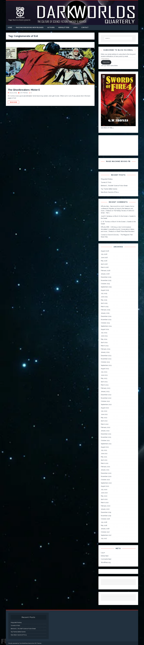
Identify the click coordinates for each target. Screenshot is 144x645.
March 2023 (104, 385)
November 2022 (106, 398)
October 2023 (105, 362)
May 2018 (104, 525)
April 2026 (104, 264)
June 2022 (104, 414)
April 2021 (104, 460)
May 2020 (104, 496)
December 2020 (106, 473)
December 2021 (106, 434)
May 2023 (104, 378)
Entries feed (104, 556)
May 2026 (104, 261)
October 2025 (105, 283)
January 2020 (105, 509)
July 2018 (104, 522)
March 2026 (105, 267)
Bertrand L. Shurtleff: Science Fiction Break (114, 185)
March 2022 (104, 424)
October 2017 (105, 532)
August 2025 (105, 290)
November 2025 (106, 280)
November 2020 (106, 476)
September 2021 (106, 444)
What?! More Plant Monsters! (125, 231)
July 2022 (104, 411)
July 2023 (104, 372)
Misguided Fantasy (107, 179)
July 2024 (104, 332)
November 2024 (106, 319)
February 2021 (105, 466)
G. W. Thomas (24, 92)
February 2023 (105, 388)
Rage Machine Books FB (118, 161)
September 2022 (106, 404)
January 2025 (105, 313)
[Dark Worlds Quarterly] (72, 24)
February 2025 (105, 310)
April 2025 (104, 303)
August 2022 (105, 408)
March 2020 (105, 502)
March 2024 (104, 345)
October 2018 (105, 519)
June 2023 (104, 375)
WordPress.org (105, 562)
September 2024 (106, 326)
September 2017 (106, 535)
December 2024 (106, 316)
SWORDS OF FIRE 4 (107, 128)
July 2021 (104, 450)
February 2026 (105, 270)
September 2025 (106, 287)
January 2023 (105, 391)
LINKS (75, 27)
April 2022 (104, 421)
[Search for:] (118, 38)
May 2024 (104, 339)
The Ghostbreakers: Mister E (24, 89)
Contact (85, 27)
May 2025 (104, 300)
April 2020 (104, 499)
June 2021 (104, 453)
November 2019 (106, 515)
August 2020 (105, 486)
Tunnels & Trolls (106, 182)
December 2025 (106, 277)
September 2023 (106, 365)
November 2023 (106, 359)
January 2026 (105, 274)
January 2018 (105, 528)
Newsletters (63, 27)
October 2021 (105, 440)
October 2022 (105, 401)
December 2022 (106, 394)
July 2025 (104, 293)
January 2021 (105, 470)
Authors (51, 27)
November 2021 (106, 437)
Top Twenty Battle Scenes (109, 189)
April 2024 (104, 342)
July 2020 (104, 489)
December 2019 (106, 512)
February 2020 (105, 506)
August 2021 (105, 447)
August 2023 (105, 368)
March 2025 (104, 306)
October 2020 (105, 479)
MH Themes (38, 643)
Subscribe (106, 62)
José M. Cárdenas (106, 216)
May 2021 (104, 457)
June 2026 (104, 257)
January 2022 (105, 431)
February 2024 (105, 349)
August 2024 (105, 329)
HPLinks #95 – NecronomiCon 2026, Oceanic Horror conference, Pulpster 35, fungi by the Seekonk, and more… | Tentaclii (117, 208)
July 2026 (104, 254)
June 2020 (104, 493)
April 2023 (104, 381)
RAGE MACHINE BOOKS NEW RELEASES (29, 27)
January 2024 (105, 352)
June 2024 (104, 336)
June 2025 (104, 297)
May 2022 (104, 417)
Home (10, 27)
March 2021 (104, 463)
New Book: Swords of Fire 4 (110, 192)
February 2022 (105, 427)
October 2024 (105, 323)
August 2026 (105, 251)
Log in (103, 552)
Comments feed (106, 559)
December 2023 (106, 355)
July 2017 (104, 538)
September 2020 (106, 483)
